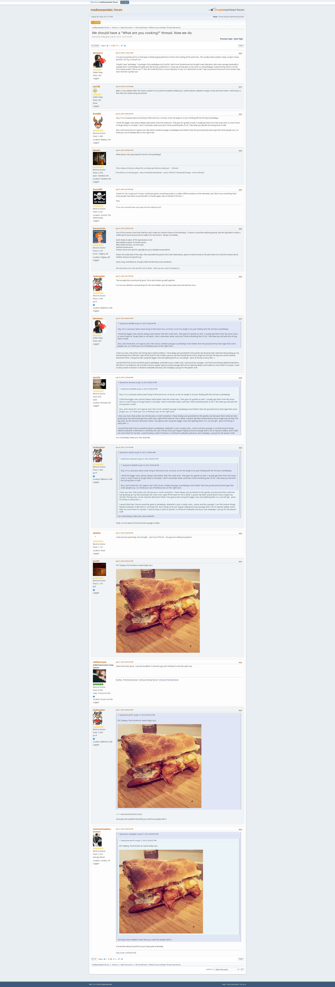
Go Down (95, 46)
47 (122, 45)
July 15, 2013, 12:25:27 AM (124, 53)
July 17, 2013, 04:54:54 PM (124, 710)
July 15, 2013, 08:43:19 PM (124, 318)
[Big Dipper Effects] (94, 589)
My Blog (119, 680)
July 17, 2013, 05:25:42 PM (124, 829)
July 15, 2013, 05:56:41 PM (124, 228)
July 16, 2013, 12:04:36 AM (124, 377)
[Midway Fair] (94, 305)
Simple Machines (106, 984)
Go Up (93, 959)
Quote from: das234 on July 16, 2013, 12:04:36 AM (137, 452)
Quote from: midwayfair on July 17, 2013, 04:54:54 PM (139, 834)
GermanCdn (99, 228)
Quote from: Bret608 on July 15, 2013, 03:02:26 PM (138, 323)
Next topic (238, 39)
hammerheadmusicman (102, 830)
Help (223, 984)
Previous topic (226, 39)
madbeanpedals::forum (106, 10)
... (120, 45)
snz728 (96, 86)
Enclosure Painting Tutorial (168, 680)
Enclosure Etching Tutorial (148, 680)
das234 (96, 377)
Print (241, 46)
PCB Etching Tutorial (130, 680)
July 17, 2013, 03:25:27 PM (124, 561)
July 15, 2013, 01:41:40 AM (124, 86)
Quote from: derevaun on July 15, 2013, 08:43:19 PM (138, 382)
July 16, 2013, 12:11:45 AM (124, 447)
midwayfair (99, 276)
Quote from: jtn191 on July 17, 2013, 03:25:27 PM (137, 715)
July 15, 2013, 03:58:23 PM (124, 150)
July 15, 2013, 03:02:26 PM (124, 114)
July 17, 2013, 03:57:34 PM (124, 662)
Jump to (209, 969)
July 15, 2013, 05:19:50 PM (124, 189)
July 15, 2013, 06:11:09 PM (124, 276)
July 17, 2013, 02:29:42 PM (124, 533)
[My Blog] (94, 696)
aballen (97, 533)
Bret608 (97, 113)
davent (96, 150)
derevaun (98, 52)
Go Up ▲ (243, 984)
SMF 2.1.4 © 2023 (94, 984)
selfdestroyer (100, 662)
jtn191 (96, 561)
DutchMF (97, 189)
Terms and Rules (232, 984)
